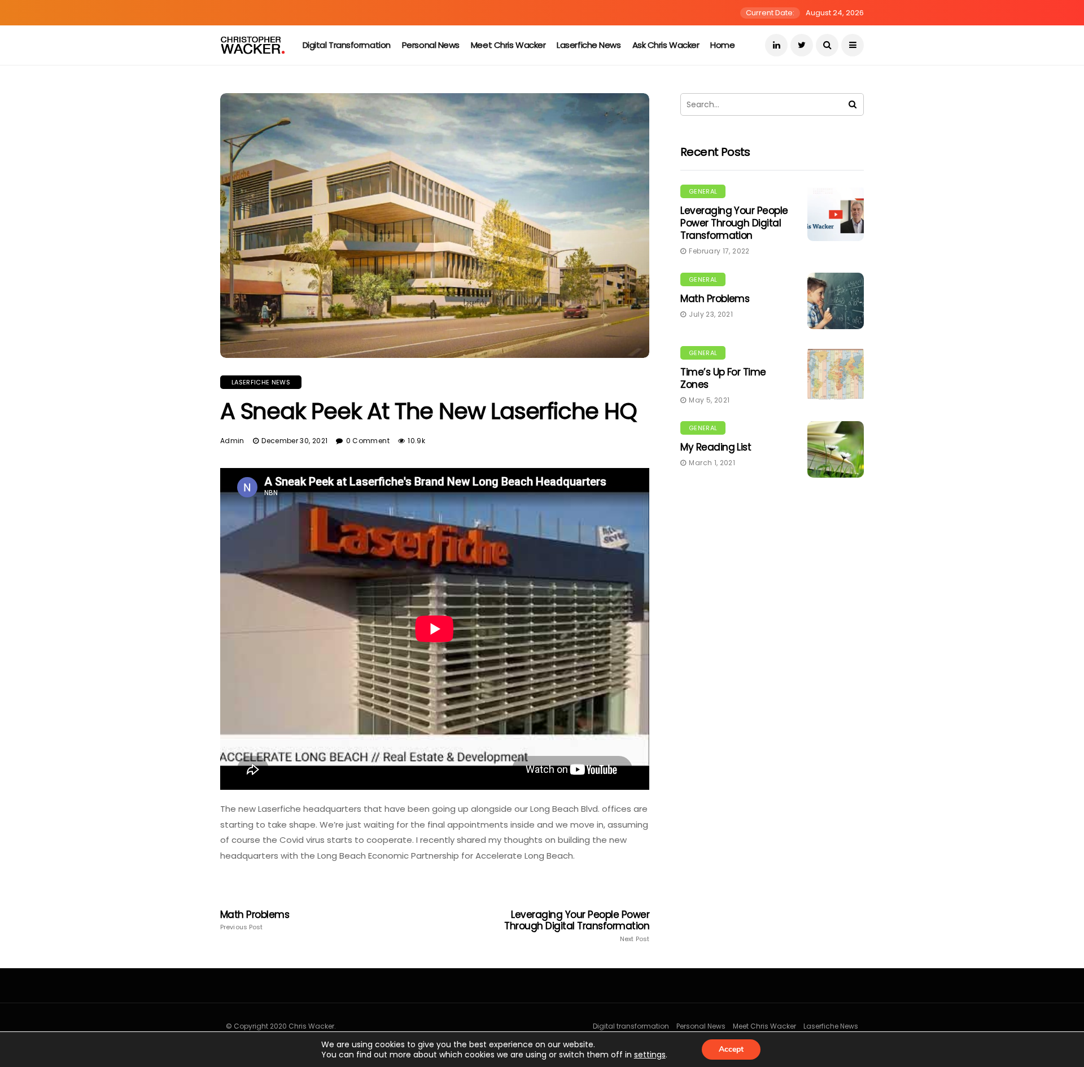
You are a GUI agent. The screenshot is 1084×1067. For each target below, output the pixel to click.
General (703, 191)
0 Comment (368, 440)
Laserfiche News (588, 45)
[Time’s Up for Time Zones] (835, 374)
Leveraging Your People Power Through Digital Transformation (576, 926)
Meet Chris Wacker (508, 45)
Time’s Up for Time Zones (723, 378)
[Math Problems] (835, 301)
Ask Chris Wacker (666, 45)
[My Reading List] (835, 449)
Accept (731, 1049)
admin (232, 440)
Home (722, 45)
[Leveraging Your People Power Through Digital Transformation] (835, 213)
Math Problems (254, 920)
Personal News (431, 45)
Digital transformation (347, 45)
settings (650, 1054)
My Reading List (715, 447)
